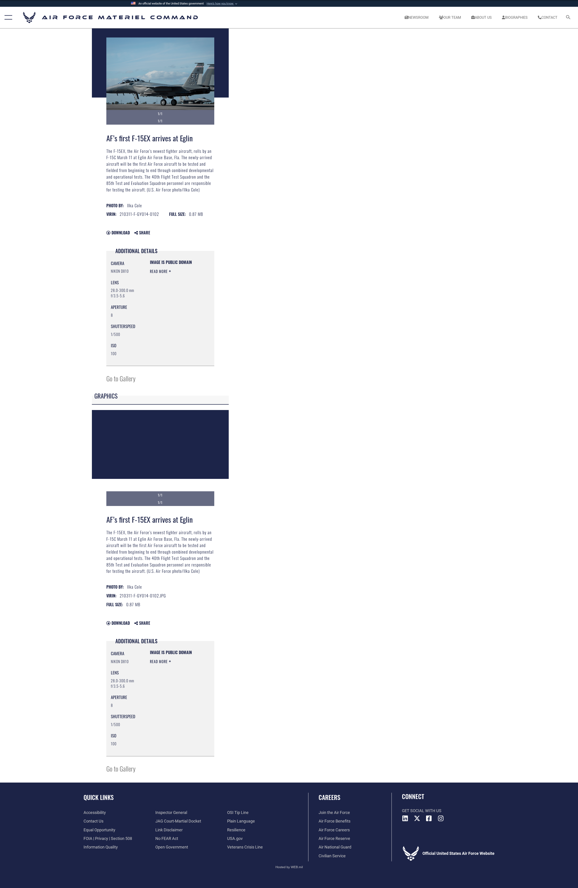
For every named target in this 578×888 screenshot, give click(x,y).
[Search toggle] (568, 17)
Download (120, 232)
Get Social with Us (421, 810)
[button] (222, 3)
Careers (329, 797)
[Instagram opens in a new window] (440, 818)
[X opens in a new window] (417, 818)
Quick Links (99, 797)
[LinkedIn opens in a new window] (405, 818)
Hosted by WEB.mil (289, 867)
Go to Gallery (120, 378)
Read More (159, 271)
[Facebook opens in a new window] (429, 818)
